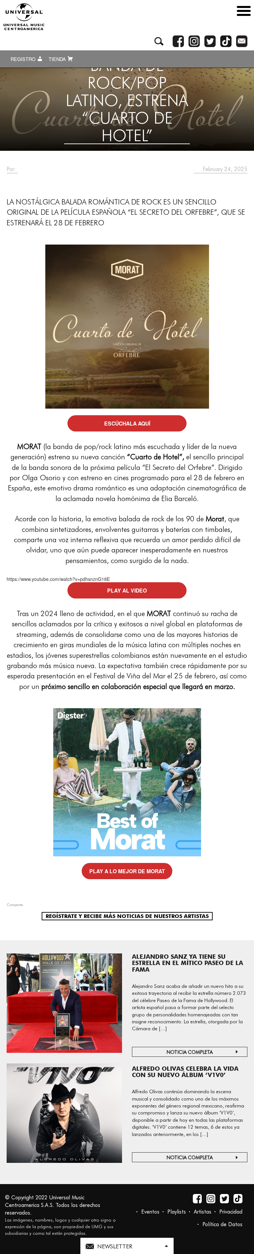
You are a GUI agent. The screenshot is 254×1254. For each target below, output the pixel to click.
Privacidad (230, 1212)
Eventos (150, 1212)
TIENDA (58, 59)
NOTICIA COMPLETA (190, 1052)
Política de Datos (222, 1224)
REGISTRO (24, 59)
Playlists (176, 1212)
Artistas (202, 1212)
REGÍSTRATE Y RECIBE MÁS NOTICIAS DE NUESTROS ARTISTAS (127, 916)
